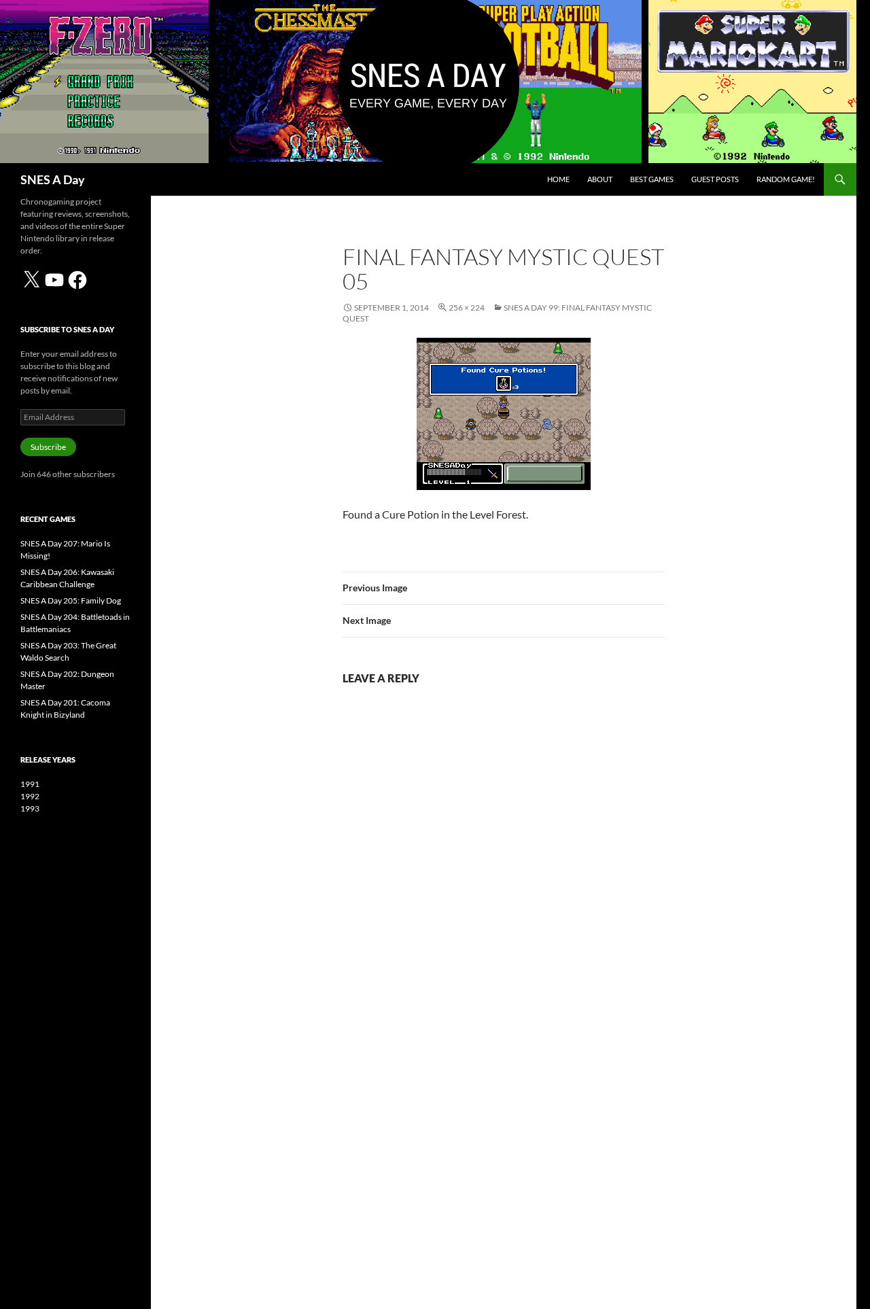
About (599, 179)
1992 (29, 796)
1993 (29, 808)
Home (558, 179)
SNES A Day (52, 179)
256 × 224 (467, 307)
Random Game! (785, 179)
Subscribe (48, 447)
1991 (29, 784)
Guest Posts (715, 179)
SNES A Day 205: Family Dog (70, 600)
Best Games (652, 179)
